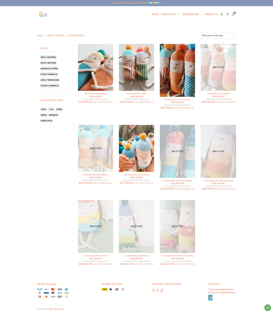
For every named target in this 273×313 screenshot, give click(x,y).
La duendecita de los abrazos (177, 255)
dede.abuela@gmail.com (220, 289)
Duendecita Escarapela (95, 174)
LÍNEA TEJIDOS (56, 35)
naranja (53, 115)
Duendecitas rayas (136, 93)
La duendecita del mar (136, 255)
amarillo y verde (49, 68)
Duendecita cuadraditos (177, 99)
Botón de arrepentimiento (222, 292)
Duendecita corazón (218, 93)
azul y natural (48, 57)
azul (43, 109)
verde (44, 115)
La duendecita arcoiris (95, 255)
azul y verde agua (50, 80)
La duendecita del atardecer (218, 180)
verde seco (46, 121)
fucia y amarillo (49, 74)
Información (190, 14)
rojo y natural (48, 63)
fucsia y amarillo (50, 86)
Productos (169, 14)
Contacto (211, 14)
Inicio (155, 14)
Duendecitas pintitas (95, 93)
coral (59, 109)
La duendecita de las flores (177, 180)
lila (51, 109)
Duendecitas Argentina (136, 174)
